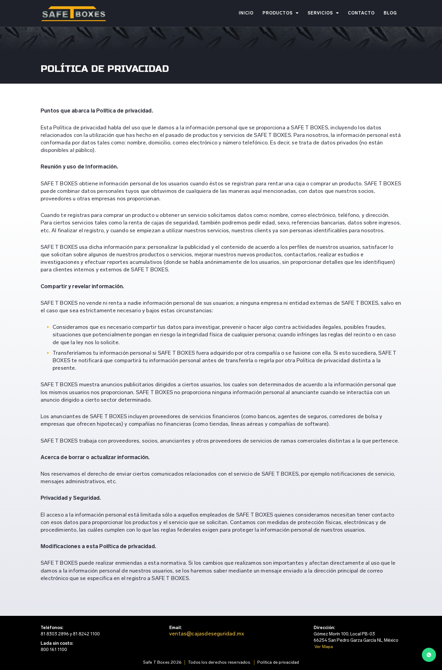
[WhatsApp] (429, 656)
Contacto (361, 13)
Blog (390, 13)
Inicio (246, 13)
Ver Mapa (324, 647)
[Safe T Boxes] (74, 13)
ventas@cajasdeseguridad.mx (206, 634)
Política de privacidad (278, 662)
